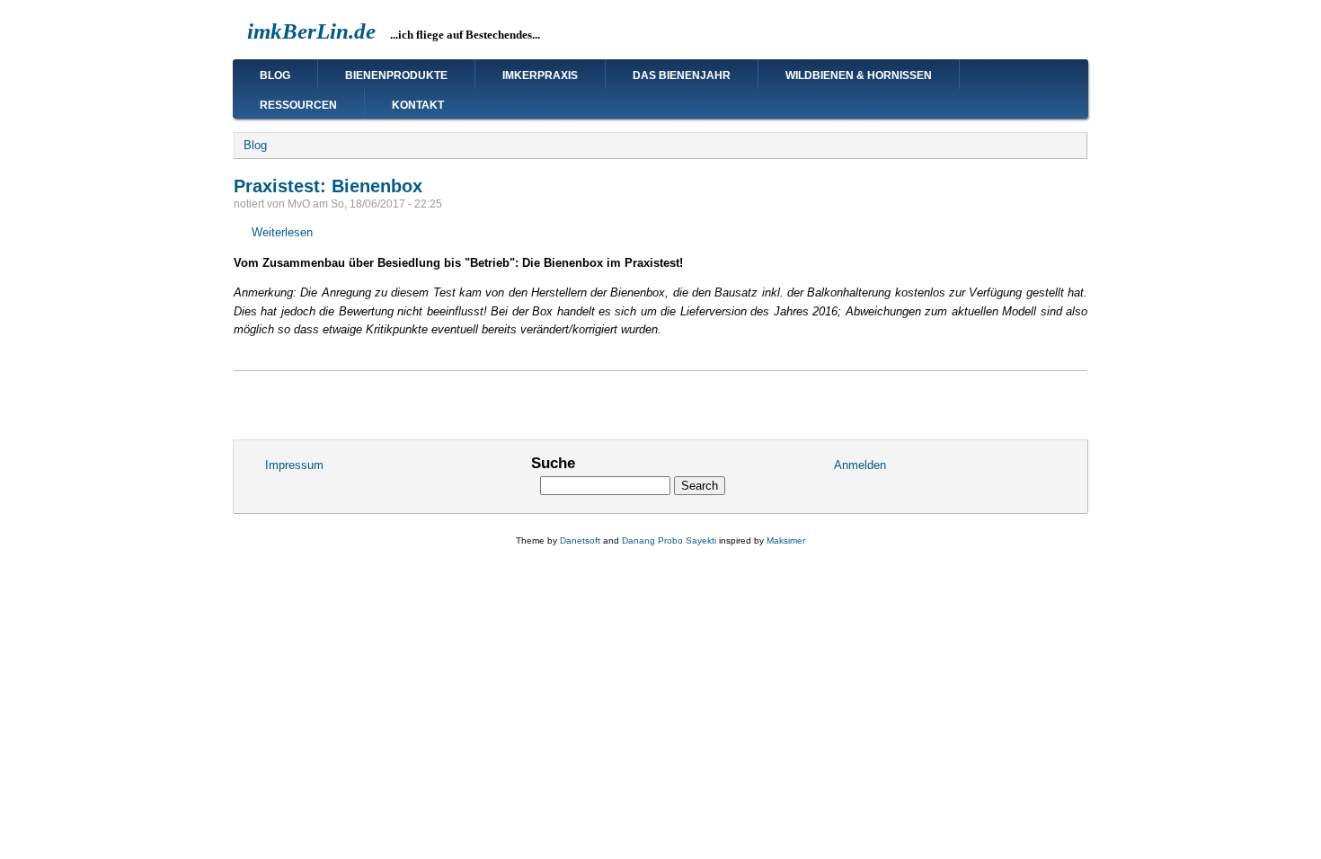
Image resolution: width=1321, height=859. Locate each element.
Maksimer (786, 540)
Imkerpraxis (540, 75)
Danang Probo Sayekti (669, 540)
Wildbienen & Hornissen (858, 75)
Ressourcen (298, 105)
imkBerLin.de (311, 31)
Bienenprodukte (396, 75)
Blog (275, 75)
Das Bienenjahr (682, 75)
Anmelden (860, 465)
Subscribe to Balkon (241, 396)
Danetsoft (580, 540)
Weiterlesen (282, 232)
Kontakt (418, 105)
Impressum (294, 465)
